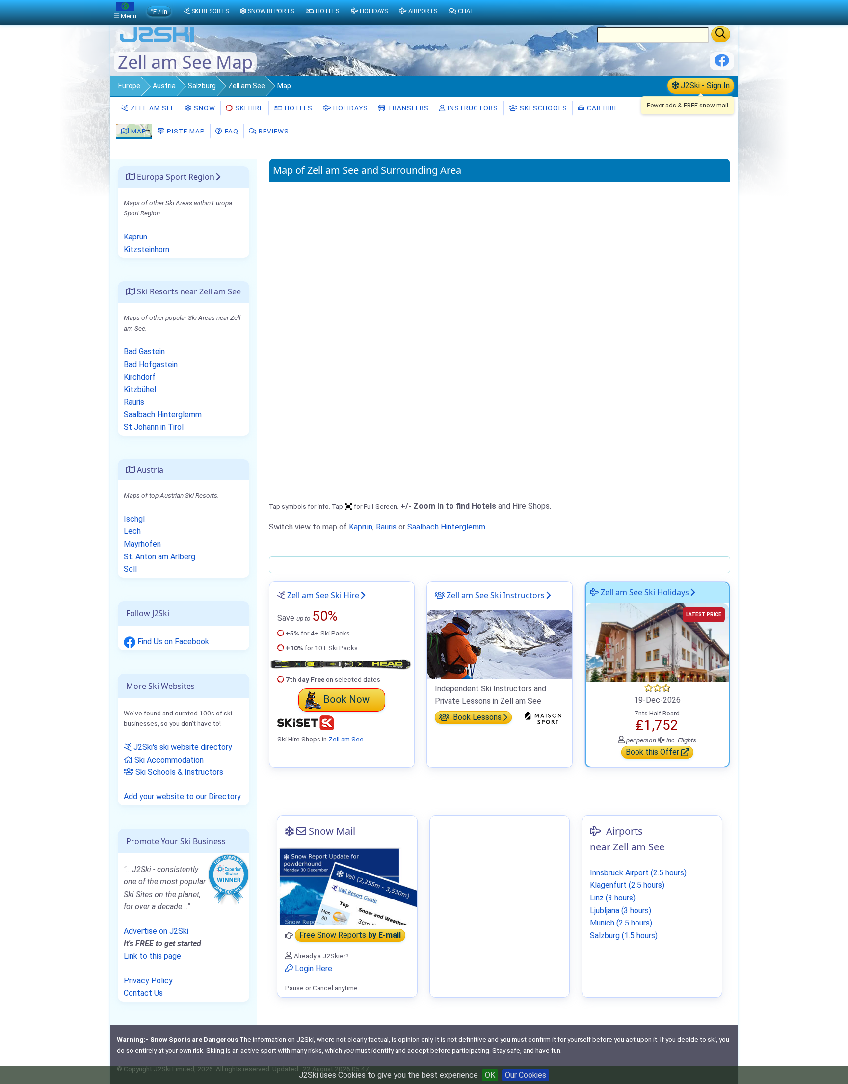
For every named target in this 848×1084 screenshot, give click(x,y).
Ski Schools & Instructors (178, 772)
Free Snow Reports (350, 935)
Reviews (273, 131)
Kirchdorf (140, 377)
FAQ (230, 131)
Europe (129, 86)
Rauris (386, 526)
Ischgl (134, 519)
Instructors (472, 108)
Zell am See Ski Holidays (644, 592)
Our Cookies (525, 1075)
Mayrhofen (142, 544)
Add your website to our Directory (182, 796)
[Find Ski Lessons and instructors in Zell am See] (499, 643)
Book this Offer (653, 752)
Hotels (298, 108)
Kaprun (360, 526)
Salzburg (202, 86)
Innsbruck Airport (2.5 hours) (638, 872)
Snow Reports (271, 11)
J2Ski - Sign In (704, 85)
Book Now (346, 699)
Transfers (407, 108)
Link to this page (152, 956)
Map (138, 131)
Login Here (312, 968)
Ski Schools (542, 108)
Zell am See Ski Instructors (495, 595)
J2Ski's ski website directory (182, 747)
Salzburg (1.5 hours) (624, 935)
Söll (130, 569)
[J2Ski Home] (157, 41)
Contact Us (143, 993)
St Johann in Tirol (154, 427)
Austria (164, 86)
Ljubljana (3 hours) (620, 910)
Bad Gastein (144, 351)
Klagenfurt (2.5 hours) (627, 885)
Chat (466, 11)
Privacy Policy (148, 980)
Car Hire (601, 108)
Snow (203, 108)
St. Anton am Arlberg (159, 556)
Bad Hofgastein (151, 364)
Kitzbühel (140, 389)
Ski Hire (249, 108)
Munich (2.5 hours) (621, 922)
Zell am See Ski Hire (323, 595)
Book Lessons (476, 717)
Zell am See (246, 86)
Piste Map (185, 131)
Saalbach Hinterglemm (446, 526)
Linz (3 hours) (613, 897)
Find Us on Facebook (172, 641)
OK (490, 1075)
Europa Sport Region (174, 176)
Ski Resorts (210, 11)
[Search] (720, 34)
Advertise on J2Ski (156, 931)
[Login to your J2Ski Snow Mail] (347, 886)
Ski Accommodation (168, 760)
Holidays (349, 108)
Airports (422, 11)
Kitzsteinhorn (146, 249)
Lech (132, 531)
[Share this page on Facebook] (722, 64)
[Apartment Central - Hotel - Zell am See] (657, 641)
